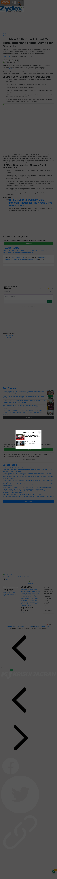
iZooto (39, 447)
